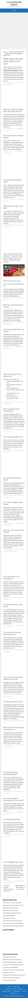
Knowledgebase (17, 991)
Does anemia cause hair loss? (9, 980)
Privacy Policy (16, 986)
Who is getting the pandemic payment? (12, 913)
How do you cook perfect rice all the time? (12, 920)
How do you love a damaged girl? (10, 967)
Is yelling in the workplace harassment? (12, 977)
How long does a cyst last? (9, 918)
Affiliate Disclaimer (6, 991)
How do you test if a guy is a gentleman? (12, 902)
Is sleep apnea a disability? (9, 915)
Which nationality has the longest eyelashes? (13, 925)
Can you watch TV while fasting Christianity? (13, 923)
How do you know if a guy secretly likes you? (13, 964)
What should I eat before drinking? (10, 907)
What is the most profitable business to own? (13, 905)
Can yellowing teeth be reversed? (10, 910)
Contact (24, 991)
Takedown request (9, 82)
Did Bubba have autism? (8, 972)
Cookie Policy (14, 993)
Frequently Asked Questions (16, 52)
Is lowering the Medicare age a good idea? (12, 962)
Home (5, 52)
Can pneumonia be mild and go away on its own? (14, 975)
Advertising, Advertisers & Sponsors (14, 989)
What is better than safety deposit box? (12, 959)
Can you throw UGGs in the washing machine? (13, 969)
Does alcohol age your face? (9, 957)
